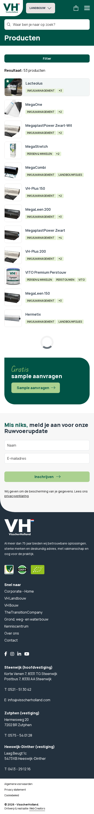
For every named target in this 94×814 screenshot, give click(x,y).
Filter (47, 58)
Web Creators (37, 808)
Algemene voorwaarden (18, 784)
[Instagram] (12, 654)
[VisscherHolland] (11, 8)
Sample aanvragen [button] (33, 387)
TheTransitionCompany (23, 612)
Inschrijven (44, 476)
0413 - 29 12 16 (19, 769)
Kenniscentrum (16, 626)
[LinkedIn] (19, 654)
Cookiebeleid (11, 795)
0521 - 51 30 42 (19, 689)
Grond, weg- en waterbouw (26, 619)
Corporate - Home (19, 591)
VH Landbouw (15, 598)
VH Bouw (11, 605)
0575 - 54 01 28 (20, 735)
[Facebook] (5, 654)
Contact (11, 640)
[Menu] (87, 8)
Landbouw (37, 8)
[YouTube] (26, 654)
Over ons (11, 633)
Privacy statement (15, 789)
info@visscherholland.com (29, 699)
